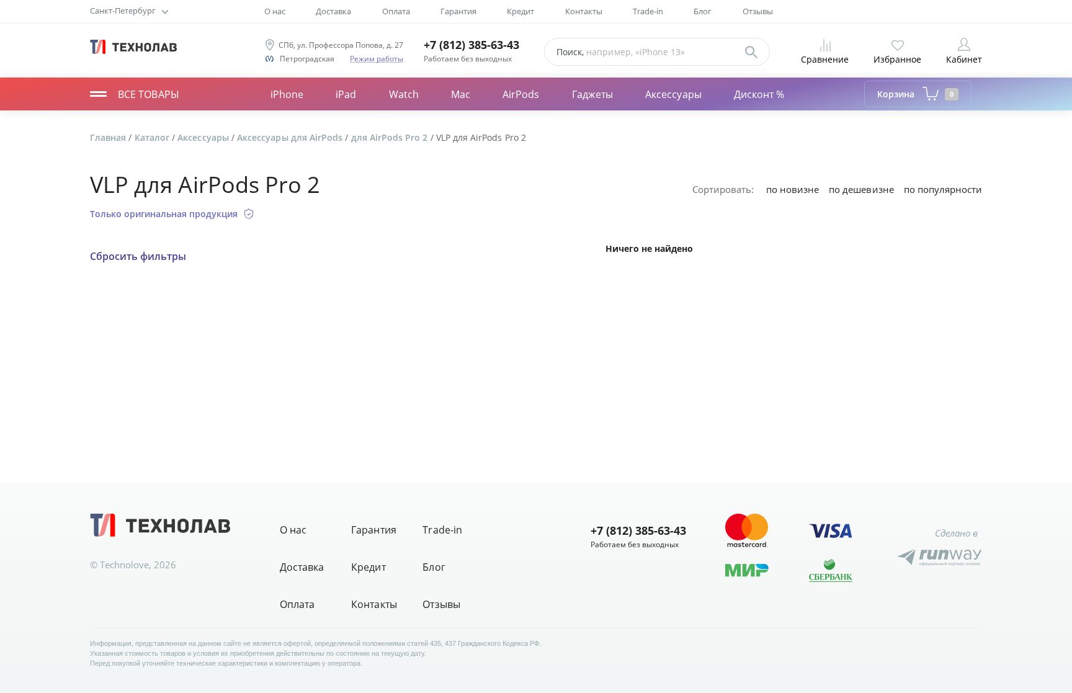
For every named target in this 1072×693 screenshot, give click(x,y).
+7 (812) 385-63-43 (471, 45)
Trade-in (648, 11)
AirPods (521, 94)
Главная (109, 137)
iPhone (286, 94)
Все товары (148, 94)
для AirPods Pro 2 (391, 137)
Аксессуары (673, 94)
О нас (274, 11)
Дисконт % (759, 94)
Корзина (915, 94)
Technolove (124, 564)
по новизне (792, 189)
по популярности (943, 189)
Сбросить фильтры (138, 256)
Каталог (153, 137)
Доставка (333, 11)
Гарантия (458, 11)
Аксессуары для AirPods (291, 137)
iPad (346, 94)
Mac (460, 94)
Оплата (396, 11)
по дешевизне (861, 189)
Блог (703, 11)
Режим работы (376, 58)
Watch (404, 94)
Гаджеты (593, 94)
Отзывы (758, 11)
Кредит (520, 11)
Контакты (583, 11)
